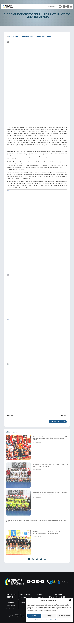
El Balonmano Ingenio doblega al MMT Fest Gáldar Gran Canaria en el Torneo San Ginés (50, 493)
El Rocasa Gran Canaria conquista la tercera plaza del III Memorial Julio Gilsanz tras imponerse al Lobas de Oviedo (50, 438)
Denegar (49, 615)
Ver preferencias (64, 615)
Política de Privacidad (51, 619)
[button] (70, 600)
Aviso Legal (61, 619)
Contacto (58, 594)
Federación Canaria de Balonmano (36, 36)
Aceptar (34, 615)
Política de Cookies (40, 619)
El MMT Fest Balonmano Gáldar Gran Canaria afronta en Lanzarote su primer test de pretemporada (50, 532)
